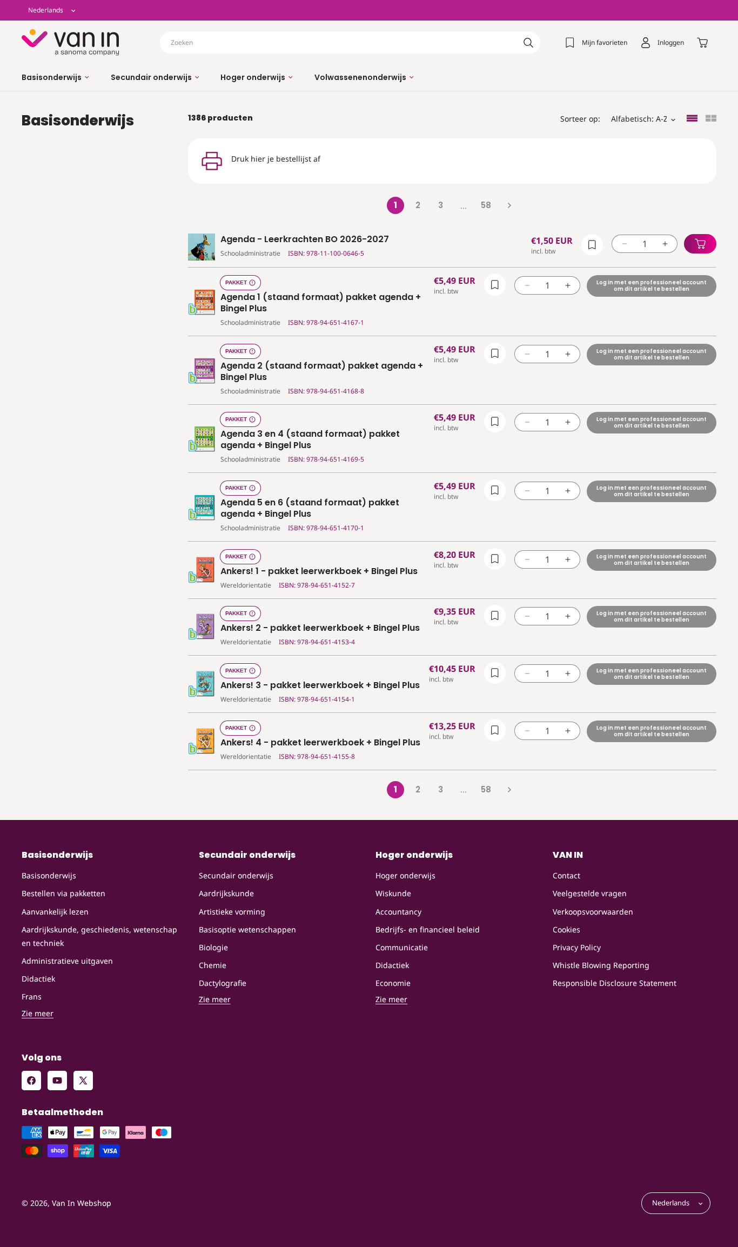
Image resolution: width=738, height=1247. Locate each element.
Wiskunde (393, 894)
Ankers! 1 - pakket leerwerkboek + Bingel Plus (319, 571)
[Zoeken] (528, 43)
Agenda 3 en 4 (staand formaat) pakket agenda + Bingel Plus (310, 440)
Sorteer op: (580, 119)
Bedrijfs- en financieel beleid (427, 929)
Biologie (213, 947)
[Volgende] (509, 205)
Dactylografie (222, 983)
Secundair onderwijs (236, 875)
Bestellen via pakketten (63, 894)
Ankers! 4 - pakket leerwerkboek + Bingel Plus (320, 743)
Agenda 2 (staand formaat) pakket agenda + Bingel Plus (321, 372)
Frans (32, 997)
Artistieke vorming (232, 911)
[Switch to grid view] (711, 119)
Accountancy (398, 911)
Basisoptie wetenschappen (247, 929)
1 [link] (395, 205)
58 (486, 205)
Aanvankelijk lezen (55, 911)
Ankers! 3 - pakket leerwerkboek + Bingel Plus (320, 685)
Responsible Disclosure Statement (614, 983)
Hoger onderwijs (405, 875)
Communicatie (401, 947)
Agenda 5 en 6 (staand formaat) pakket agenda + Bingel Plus (309, 508)
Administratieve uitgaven (67, 961)
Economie (393, 983)
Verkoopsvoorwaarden (593, 911)
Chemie (212, 965)
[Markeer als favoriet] (592, 245)
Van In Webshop (81, 1203)
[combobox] (350, 43)
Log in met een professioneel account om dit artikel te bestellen (651, 285)
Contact (566, 875)
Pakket (236, 282)
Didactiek (38, 978)
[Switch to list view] (692, 119)
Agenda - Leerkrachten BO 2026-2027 (304, 239)
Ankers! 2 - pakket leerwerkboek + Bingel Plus (320, 628)
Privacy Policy (577, 947)
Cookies (566, 929)
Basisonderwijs (49, 875)
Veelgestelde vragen (590, 894)
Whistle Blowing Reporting (601, 965)
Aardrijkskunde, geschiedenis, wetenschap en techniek (99, 936)
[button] (55, 77)
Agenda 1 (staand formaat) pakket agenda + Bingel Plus (320, 303)
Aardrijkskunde (226, 894)
